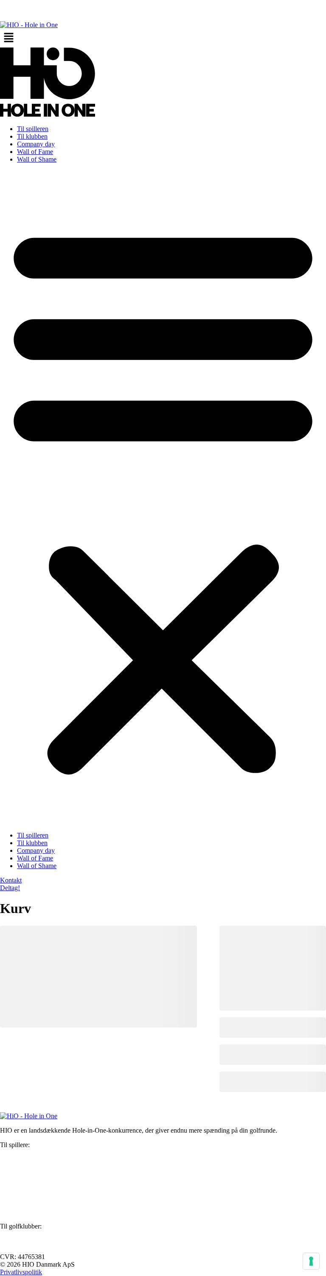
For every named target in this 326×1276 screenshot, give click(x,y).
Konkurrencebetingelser (32, 1152)
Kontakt (11, 1175)
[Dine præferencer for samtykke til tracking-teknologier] (311, 1261)
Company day (36, 144)
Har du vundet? (21, 1160)
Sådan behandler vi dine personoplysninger (57, 1211)
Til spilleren (32, 128)
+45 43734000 (19, 1197)
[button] (163, 38)
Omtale (10, 1167)
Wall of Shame (36, 159)
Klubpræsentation (24, 1233)
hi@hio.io (13, 1183)
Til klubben (32, 136)
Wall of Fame (35, 151)
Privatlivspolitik (21, 1272)
